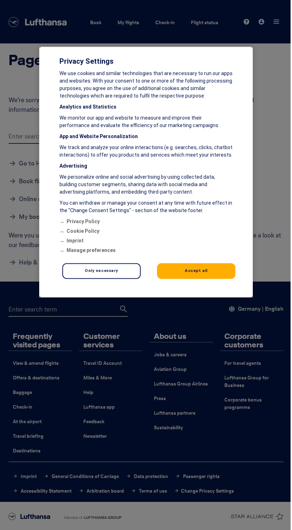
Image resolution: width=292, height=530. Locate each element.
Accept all (196, 270)
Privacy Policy (83, 222)
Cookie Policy (83, 231)
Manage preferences (91, 250)
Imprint (75, 241)
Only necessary (101, 270)
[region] (146, 172)
